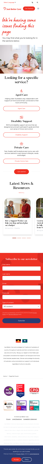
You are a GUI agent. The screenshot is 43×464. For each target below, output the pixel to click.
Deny (27, 459)
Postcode (5, 293)
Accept (16, 459)
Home (5, 376)
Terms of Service (13, 314)
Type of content (8, 302)
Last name (6, 274)
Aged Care (21, 108)
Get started (22, 172)
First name (6, 264)
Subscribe (21, 321)
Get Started (29, 8)
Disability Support (21, 135)
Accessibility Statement (30, 419)
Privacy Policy (20, 454)
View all (21, 192)
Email (4, 283)
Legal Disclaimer (34, 454)
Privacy (8, 419)
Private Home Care (21, 161)
